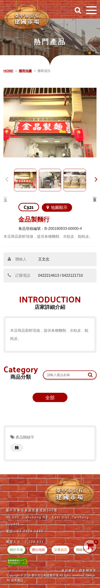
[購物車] (90, 546)
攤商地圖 (25, 71)
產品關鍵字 (24, 437)
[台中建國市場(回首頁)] (26, 16)
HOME (8, 71)
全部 (50, 397)
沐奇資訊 (17, 580)
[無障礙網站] (17, 561)
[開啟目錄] (91, 10)
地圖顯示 (59, 207)
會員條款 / (69, 570)
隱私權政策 (88, 570)
